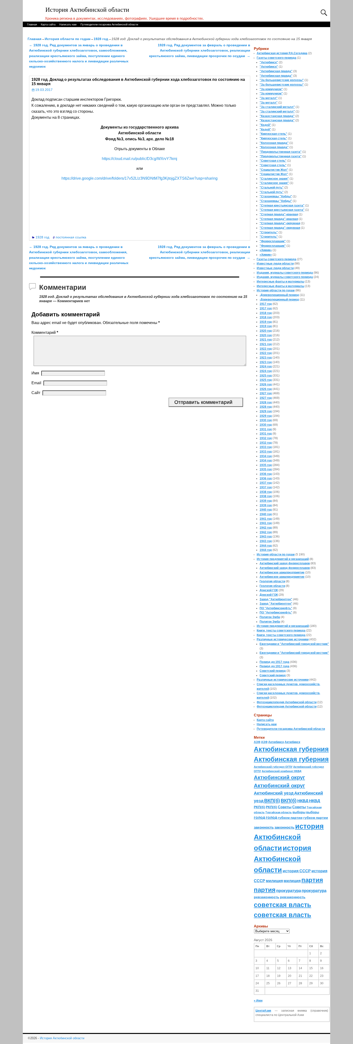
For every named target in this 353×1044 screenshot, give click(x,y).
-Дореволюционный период (279, 295)
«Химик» (266, 250)
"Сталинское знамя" (274, 178)
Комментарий (44, 332)
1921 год (266, 339)
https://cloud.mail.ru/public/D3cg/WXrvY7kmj (139, 159)
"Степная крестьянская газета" (282, 205)
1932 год (266, 438)
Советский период (273, 670)
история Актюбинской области (289, 837)
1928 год (101, 39)
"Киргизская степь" (273, 134)
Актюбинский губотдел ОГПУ (273, 766)
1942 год (266, 527)
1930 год (266, 420)
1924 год (266, 366)
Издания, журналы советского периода (285, 272)
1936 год (266, 474)
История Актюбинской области (87, 9)
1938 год (266, 492)
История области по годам (67, 39)
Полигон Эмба (270, 617)
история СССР (297, 871)
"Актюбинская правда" (276, 71)
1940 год (266, 509)
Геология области (272, 581)
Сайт (35, 393)
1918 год (266, 313)
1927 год (266, 393)
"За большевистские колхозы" (282, 80)
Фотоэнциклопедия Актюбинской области (286, 702)
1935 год (266, 465)
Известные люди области (275, 263)
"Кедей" (265, 125)
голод (259, 817)
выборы (298, 812)
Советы (285, 807)
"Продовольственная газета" (281, 151)
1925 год (266, 375)
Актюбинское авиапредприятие (282, 572)
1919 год (266, 322)
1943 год (266, 536)
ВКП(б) (272, 800)
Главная (32, 24)
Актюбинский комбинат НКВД (281, 771)
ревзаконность (266, 897)
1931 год (266, 429)
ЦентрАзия (263, 1010)
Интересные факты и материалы (280, 281)
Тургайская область (278, 812)
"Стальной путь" (272, 187)
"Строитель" (269, 232)
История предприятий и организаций (283, 559)
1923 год (266, 357)
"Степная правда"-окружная (280, 223)
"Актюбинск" (269, 62)
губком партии (290, 818)
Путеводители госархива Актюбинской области (109, 24)
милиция (274, 881)
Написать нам (68, 24)
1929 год (266, 411)
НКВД (302, 800)
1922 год (266, 348)
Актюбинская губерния (291, 749)
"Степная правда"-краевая (279, 214)
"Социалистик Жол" (274, 169)
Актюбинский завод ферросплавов (285, 563)
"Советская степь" (273, 160)
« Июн (258, 1000)
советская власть (282, 904)
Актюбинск (276, 742)
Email (36, 383)
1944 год (266, 545)
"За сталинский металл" (277, 107)
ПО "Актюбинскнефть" (276, 608)
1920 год (266, 330)
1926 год (266, 384)
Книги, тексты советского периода (281, 630)
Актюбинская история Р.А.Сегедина (282, 53)
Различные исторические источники (283, 639)
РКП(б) (259, 807)
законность (264, 827)
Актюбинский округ (279, 777)
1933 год (266, 447)
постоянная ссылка (71, 237)
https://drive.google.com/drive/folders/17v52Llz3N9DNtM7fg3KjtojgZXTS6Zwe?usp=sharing (139, 178)
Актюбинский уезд (273, 793)
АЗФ (257, 742)
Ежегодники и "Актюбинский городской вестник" (294, 644)
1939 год (266, 500)
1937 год (266, 482)
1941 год (266, 518)
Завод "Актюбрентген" (276, 599)
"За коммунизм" (271, 89)
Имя (35, 373)
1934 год (266, 456)
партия (312, 880)
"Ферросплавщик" (273, 241)
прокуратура (288, 890)
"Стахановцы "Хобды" (276, 196)
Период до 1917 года (274, 662)
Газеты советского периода (276, 57)
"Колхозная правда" (274, 143)
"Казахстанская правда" (277, 116)
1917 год (266, 304)
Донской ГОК (269, 590)
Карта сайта (48, 24)
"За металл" (269, 98)
